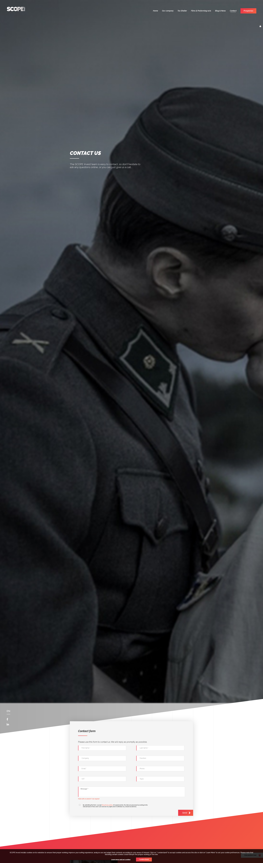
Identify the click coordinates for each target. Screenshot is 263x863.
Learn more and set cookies (120, 859)
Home (155, 11)
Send (184, 813)
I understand (144, 859)
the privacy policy (107, 805)
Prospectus (248, 11)
